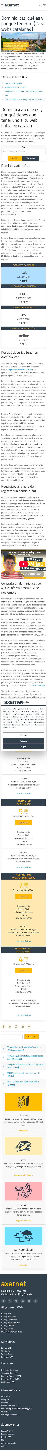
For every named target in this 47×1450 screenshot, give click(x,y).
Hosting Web (6, 1313)
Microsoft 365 (6, 1396)
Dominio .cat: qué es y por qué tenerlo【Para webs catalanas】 (22, 24)
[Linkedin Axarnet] (22, 1026)
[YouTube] (29, 1301)
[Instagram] (10, 1301)
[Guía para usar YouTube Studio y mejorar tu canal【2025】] (4, 1066)
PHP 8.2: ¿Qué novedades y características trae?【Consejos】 (25, 1057)
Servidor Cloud (6, 1354)
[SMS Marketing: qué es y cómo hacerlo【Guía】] (4, 1074)
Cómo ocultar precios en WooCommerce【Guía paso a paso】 (24, 1048)
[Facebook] (3, 1301)
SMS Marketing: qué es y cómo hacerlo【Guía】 (23, 1074)
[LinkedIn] (22, 1301)
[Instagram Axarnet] (16, 1026)
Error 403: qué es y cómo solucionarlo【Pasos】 (23, 1083)
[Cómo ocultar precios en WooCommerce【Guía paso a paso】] (4, 1049)
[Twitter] (16, 1301)
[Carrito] (44, 5)
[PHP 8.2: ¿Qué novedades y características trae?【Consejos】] (4, 1057)
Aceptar (23, 746)
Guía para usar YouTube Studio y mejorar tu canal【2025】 (25, 1065)
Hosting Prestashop (9, 1319)
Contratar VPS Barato (23, 1175)
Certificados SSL (8, 1382)
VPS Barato (5, 1351)
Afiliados (4, 1446)
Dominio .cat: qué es (13, 83)
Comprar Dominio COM (11, 1376)
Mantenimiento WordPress (11, 1331)
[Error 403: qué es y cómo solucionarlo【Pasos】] (4, 1083)
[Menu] (2, 5)
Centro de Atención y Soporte (16, 1294)
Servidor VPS (6, 1348)
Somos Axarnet (7, 1431)
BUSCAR (15, 158)
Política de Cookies (10, 727)
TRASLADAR (30, 158)
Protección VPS (7, 1357)
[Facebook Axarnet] (3, 1026)
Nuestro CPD (6, 1437)
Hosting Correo (7, 1328)
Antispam (5, 1399)
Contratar (23, 1265)
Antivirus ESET (7, 1402)
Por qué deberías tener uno (16, 87)
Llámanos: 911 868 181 (13, 1290)
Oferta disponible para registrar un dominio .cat (25, 99)
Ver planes (23, 1130)
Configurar (23, 735)
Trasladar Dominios (9, 1373)
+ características (24, 793)
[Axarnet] (12, 5)
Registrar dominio (23, 1220)
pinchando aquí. (38, 685)
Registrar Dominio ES (10, 1379)
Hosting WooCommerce (10, 1322)
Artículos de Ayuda (8, 1443)
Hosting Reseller (7, 1325)
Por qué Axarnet (7, 1434)
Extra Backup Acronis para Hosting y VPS (17, 1408)
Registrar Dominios (9, 1370)
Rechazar (23, 740)
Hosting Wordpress (8, 1316)
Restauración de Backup (10, 1405)
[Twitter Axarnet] (10, 1026)
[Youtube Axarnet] (29, 1026)
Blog (3, 1440)
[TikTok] (35, 1301)
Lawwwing (5, 1411)
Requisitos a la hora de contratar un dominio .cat (24, 93)
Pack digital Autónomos (10, 1414)
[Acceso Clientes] (40, 5)
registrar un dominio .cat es (20, 369)
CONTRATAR (23, 822)
